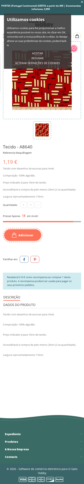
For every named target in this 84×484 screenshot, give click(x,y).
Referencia (9, 152)
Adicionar (25, 235)
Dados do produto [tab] (19, 305)
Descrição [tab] (11, 297)
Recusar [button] (37, 58)
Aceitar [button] (37, 53)
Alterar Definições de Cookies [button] (37, 63)
